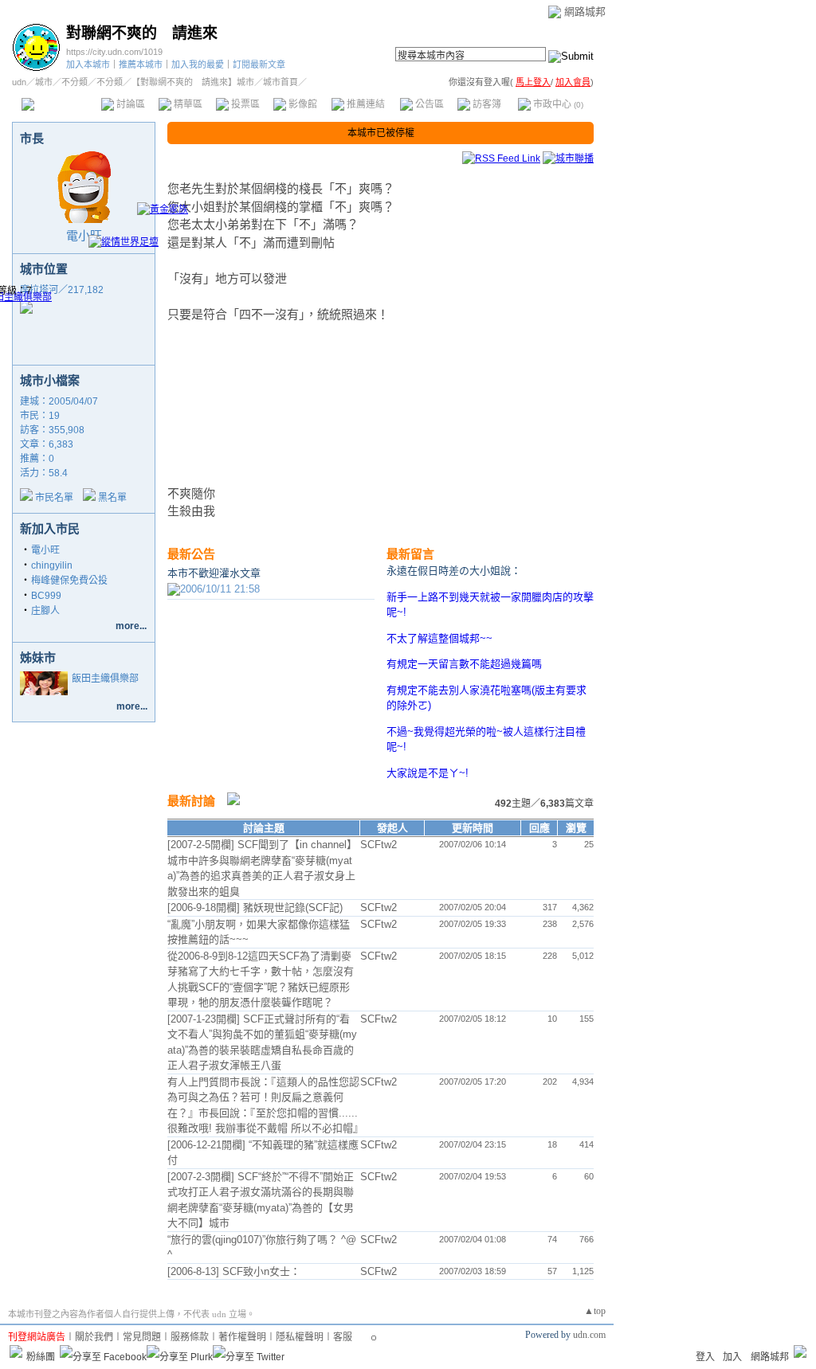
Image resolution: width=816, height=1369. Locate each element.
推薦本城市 (141, 64)
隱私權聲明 (300, 1337)
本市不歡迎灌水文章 (214, 573)
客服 (342, 1337)
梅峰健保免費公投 (69, 580)
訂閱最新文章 (259, 64)
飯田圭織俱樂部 (105, 678)
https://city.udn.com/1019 (114, 52)
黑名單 (112, 497)
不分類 (74, 82)
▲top (595, 1310)
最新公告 (191, 554)
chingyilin (52, 565)
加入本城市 (88, 64)
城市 (44, 82)
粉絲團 (40, 1357)
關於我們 (94, 1337)
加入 (732, 1357)
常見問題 (142, 1337)
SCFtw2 (378, 845)
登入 (705, 1357)
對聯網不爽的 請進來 (142, 33)
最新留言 (410, 554)
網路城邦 (585, 12)
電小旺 (84, 235)
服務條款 (190, 1337)
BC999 (46, 595)
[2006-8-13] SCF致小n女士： (233, 1271)
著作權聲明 (242, 1337)
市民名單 (54, 497)
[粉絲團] (16, 1351)
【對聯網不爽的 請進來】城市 (192, 82)
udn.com (589, 1334)
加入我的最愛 (197, 64)
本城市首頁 (59, 104)
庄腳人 (45, 610)
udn (19, 82)
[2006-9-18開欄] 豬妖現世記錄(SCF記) (255, 907)
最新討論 (191, 801)
